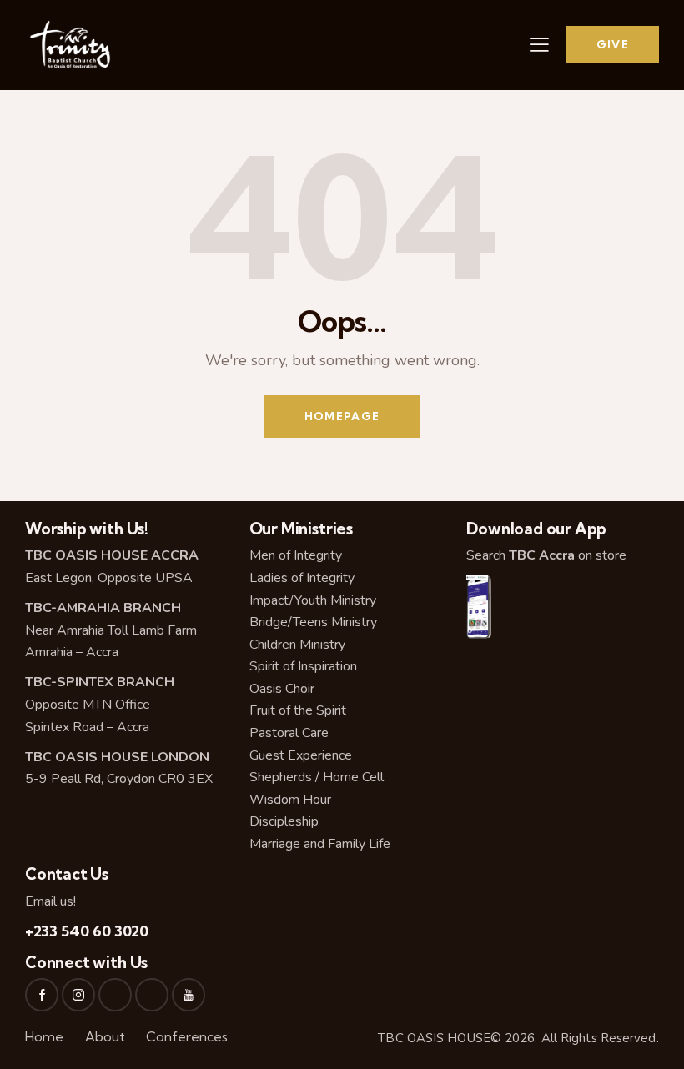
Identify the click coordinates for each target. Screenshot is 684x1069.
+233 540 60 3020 (86, 931)
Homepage (342, 416)
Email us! (50, 901)
